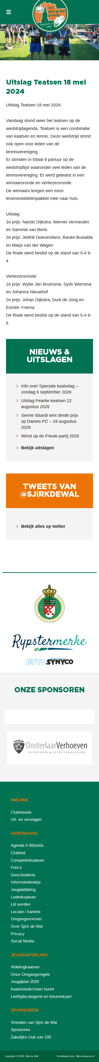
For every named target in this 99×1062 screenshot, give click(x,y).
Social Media (22, 941)
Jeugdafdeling (23, 889)
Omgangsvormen (26, 919)
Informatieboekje (26, 882)
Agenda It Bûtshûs (27, 845)
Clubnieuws (21, 812)
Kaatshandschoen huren (32, 989)
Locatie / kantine (25, 911)
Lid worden (20, 904)
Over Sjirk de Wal (27, 926)
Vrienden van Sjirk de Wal (34, 1022)
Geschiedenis (23, 875)
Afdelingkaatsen (25, 967)
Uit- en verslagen (26, 819)
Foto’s (16, 867)
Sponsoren (20, 1029)
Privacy (18, 934)
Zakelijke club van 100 (31, 1037)
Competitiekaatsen (27, 860)
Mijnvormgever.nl (85, 1056)
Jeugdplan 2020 (25, 981)
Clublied (18, 853)
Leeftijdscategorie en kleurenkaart (41, 996)
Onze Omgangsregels (30, 974)
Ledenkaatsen (23, 897)
